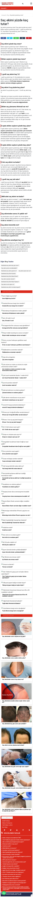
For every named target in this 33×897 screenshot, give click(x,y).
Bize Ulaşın (5, 827)
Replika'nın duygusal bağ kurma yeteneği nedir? (14, 882)
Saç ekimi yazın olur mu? (25, 270)
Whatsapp (16, 38)
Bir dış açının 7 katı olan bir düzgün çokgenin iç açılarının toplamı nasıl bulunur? (17, 857)
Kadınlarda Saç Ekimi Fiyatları (8, 273)
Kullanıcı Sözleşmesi (7, 823)
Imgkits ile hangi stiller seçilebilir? (11, 866)
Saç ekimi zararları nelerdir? (8, 279)
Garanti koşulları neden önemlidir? (11, 854)
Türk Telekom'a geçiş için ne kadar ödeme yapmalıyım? (16, 839)
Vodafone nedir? (7, 846)
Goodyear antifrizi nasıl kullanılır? (11, 850)
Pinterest (29, 38)
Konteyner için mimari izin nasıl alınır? (12, 874)
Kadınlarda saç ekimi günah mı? (9, 270)
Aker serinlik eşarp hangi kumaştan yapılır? (13, 841)
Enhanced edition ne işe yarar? (10, 844)
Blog (8, 15)
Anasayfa (3, 8)
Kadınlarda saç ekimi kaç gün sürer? (10, 265)
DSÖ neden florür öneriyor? (9, 859)
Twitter (10, 38)
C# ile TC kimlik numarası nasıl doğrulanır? (13, 872)
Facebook (3, 38)
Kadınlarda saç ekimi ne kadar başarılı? (10, 287)
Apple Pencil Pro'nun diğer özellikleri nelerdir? (14, 870)
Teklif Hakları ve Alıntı (7, 825)
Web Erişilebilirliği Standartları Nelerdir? (13, 852)
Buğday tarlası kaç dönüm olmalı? (11, 868)
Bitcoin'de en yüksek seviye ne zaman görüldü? (14, 880)
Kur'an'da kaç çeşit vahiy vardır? (11, 878)
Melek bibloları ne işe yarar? (10, 848)
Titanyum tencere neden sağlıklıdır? (12, 876)
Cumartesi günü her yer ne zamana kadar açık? (14, 862)
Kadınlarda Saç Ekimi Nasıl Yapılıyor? (10, 281)
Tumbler (22, 38)
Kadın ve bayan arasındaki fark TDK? (12, 837)
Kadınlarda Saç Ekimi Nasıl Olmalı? (9, 276)
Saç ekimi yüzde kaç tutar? (16, 15)
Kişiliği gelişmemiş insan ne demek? (11, 884)
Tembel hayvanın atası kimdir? (10, 864)
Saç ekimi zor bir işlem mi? (7, 284)
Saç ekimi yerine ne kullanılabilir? (9, 268)
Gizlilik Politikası (6, 820)
